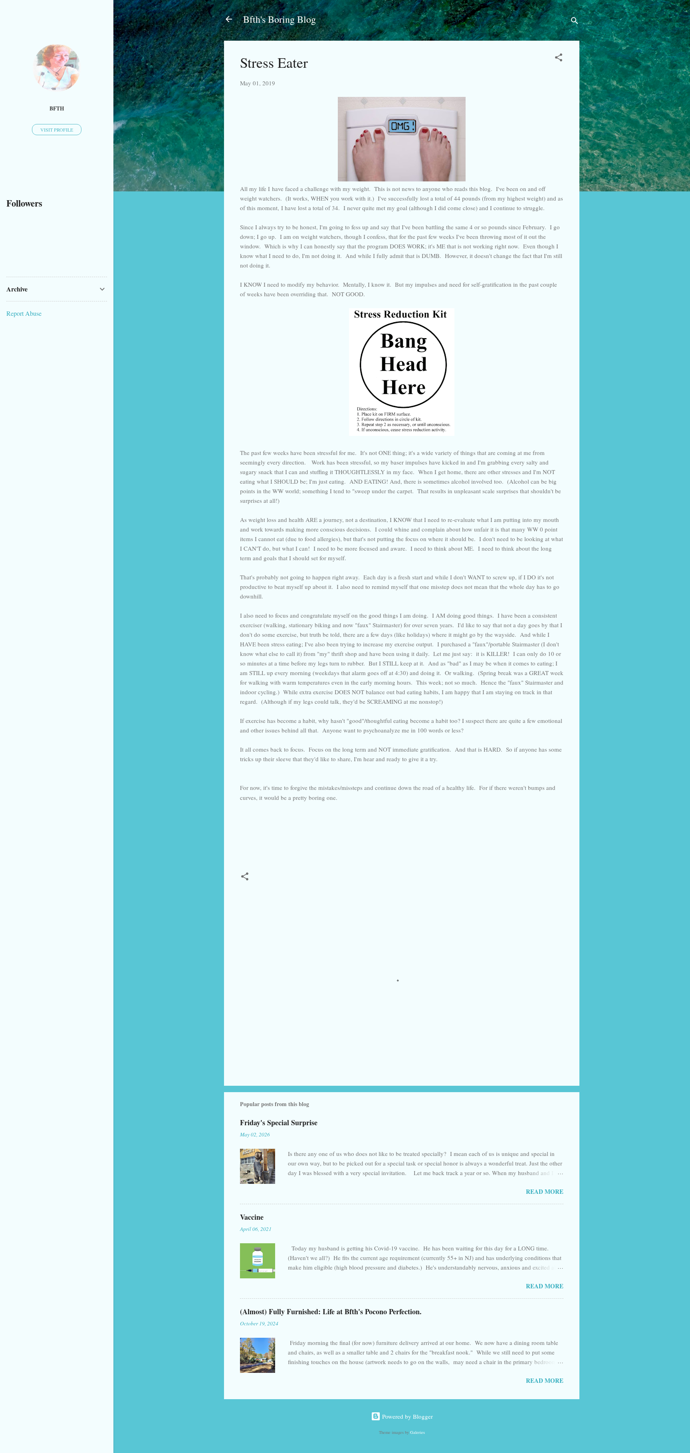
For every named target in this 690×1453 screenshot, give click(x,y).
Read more (544, 1191)
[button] (558, 59)
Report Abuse (24, 313)
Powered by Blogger (407, 1416)
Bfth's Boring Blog (279, 19)
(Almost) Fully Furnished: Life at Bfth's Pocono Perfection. (331, 1311)
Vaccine (252, 1217)
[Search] (574, 22)
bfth (57, 108)
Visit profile (56, 129)
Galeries (417, 1432)
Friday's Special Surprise (278, 1122)
